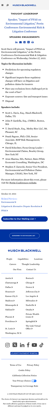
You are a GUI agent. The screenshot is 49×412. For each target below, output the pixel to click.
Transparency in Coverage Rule (24, 386)
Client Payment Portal (24, 353)
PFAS (4, 210)
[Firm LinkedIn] (23, 346)
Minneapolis (11, 305)
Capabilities (23, 259)
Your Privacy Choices (22, 380)
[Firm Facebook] (29, 346)
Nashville (30, 305)
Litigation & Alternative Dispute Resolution (21, 206)
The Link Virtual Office (33, 327)
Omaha (29, 309)
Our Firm (17, 269)
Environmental (8, 202)
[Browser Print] (32, 42)
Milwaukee (31, 300)
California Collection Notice (24, 375)
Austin (8, 278)
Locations (38, 259)
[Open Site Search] (7, 5)
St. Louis (9, 328)
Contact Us (31, 269)
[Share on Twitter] (28, 42)
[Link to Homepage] (24, 5)
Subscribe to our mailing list (23, 235)
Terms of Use (15, 365)
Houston (9, 291)
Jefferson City (32, 291)
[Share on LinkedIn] (16, 42)
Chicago (29, 282)
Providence (10, 321)
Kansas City (10, 296)
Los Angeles (31, 296)
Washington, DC (12, 333)
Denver (29, 287)
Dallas (8, 287)
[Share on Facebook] (24, 42)
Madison (9, 300)
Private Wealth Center (32, 315)
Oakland (9, 309)
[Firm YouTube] (35, 346)
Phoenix (9, 316)
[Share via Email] (20, 42)
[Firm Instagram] (8, 346)
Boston (29, 278)
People (9, 259)
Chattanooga (11, 282)
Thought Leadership (24, 14)
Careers (13, 264)
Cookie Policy (24, 370)
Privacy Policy (33, 365)
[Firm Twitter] (16, 346)
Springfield (31, 321)
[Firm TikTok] (41, 346)
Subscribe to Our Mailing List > (19, 219)
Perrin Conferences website (22, 182)
